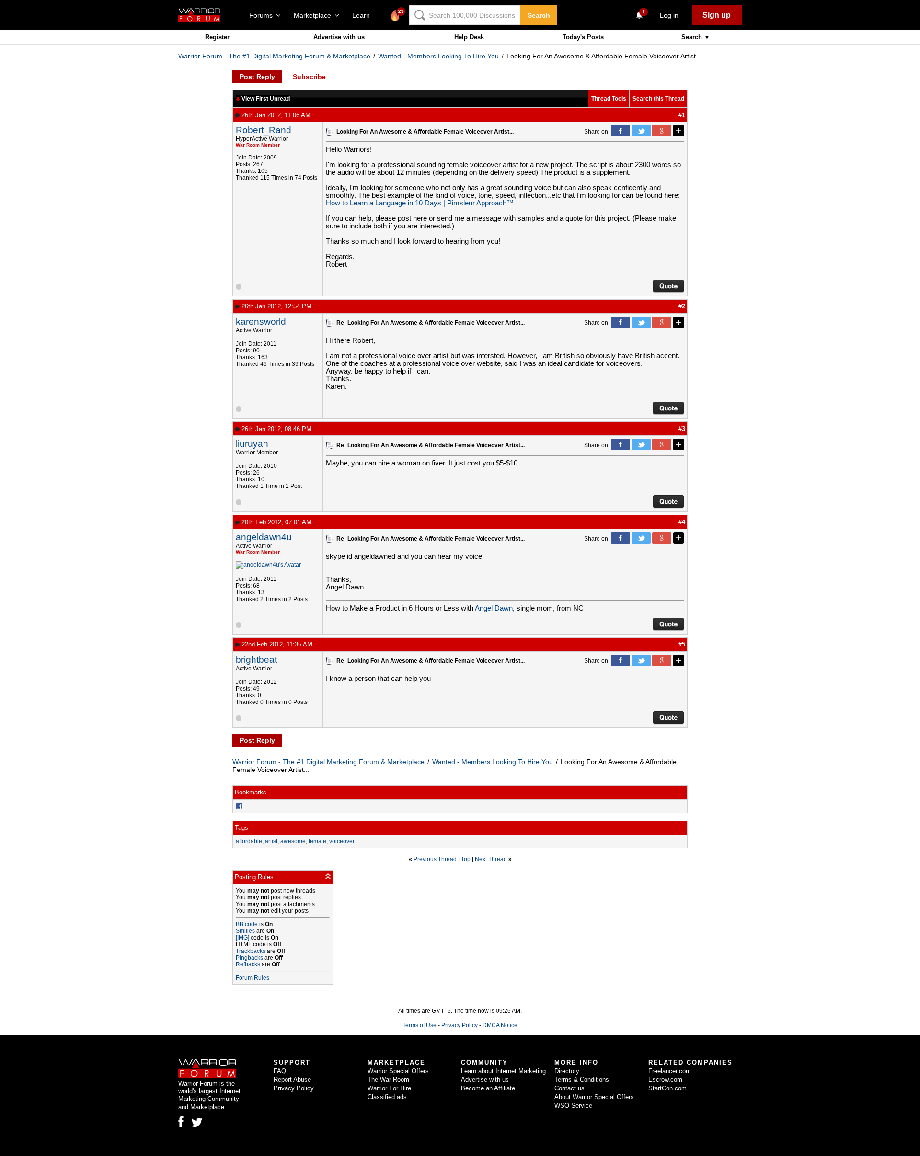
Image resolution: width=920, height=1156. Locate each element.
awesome (293, 841)
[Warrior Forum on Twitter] (197, 1122)
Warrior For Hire (389, 1088)
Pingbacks (249, 957)
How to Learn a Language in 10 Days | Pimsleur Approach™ (420, 203)
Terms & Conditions (581, 1079)
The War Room (388, 1079)
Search (539, 15)
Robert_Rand (263, 130)
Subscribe (309, 76)
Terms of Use (419, 1025)
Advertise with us (339, 37)
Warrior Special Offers (398, 1071)
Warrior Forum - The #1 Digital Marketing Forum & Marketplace (274, 56)
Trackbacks (250, 951)
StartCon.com (667, 1088)
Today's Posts (583, 37)
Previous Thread (435, 859)
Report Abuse (292, 1079)
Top (466, 859)
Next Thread (491, 859)
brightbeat (256, 660)
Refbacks (248, 964)
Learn (364, 15)
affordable (249, 841)
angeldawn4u (264, 537)
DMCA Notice (500, 1025)
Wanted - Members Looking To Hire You (438, 56)
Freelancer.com (669, 1071)
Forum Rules (252, 978)
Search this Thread (658, 98)
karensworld (261, 322)
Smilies (245, 931)
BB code (247, 924)
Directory (566, 1071)
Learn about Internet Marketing (503, 1071)
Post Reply (257, 76)
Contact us (569, 1088)
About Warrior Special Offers (594, 1096)
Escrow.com (665, 1079)
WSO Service (573, 1105)
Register (217, 37)
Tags (241, 827)
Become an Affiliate (488, 1088)
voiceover (342, 841)
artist (271, 841)
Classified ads (387, 1096)
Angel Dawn (494, 608)
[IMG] (242, 937)
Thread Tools (608, 98)
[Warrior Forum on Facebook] (181, 1121)
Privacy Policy (459, 1025)
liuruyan (252, 444)
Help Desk (469, 37)
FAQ (280, 1071)
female (317, 841)
